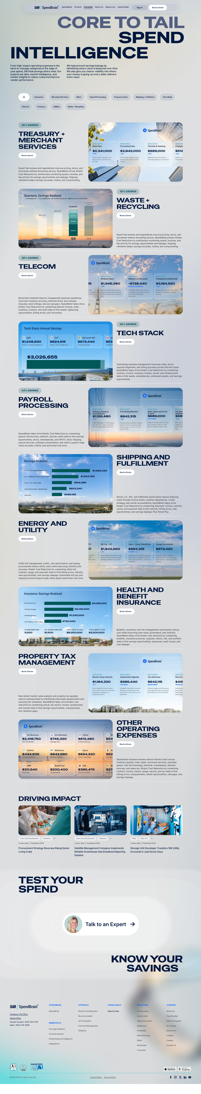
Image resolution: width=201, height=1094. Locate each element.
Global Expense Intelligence (60, 1039)
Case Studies (123, 7)
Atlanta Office (15, 1018)
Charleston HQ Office (19, 1014)
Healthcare (141, 1026)
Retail (139, 1040)
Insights (170, 1035)
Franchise (141, 1050)
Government (142, 1016)
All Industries (142, 1011)
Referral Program (173, 1021)
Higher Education (144, 1021)
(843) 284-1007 (31, 1022)
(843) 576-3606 (23, 1025)
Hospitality (141, 1030)
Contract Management (88, 1026)
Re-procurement (85, 1016)
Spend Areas (113, 1011)
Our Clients (171, 1026)
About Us (99, 7)
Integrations (54, 1044)
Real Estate (141, 1045)
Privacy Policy (96, 1077)
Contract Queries (56, 1034)
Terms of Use (110, 1077)
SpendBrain (54, 1011)
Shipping (82, 1030)
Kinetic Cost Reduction (88, 1011)
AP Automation (84, 1021)
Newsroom (110, 7)
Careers (169, 1040)
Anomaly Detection (57, 1029)
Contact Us (171, 1045)
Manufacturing (143, 1035)
